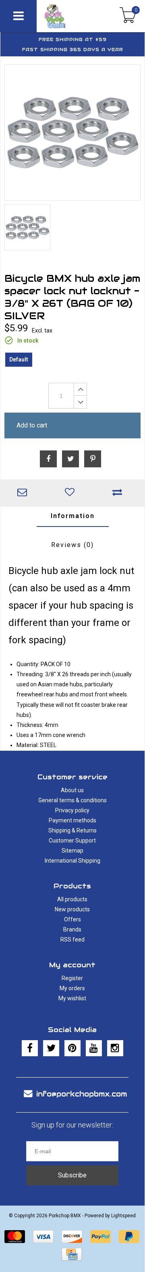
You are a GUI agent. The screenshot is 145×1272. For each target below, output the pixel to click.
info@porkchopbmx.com (81, 1094)
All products (72, 899)
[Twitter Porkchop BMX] (51, 1048)
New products (72, 909)
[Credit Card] (72, 1254)
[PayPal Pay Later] (129, 1236)
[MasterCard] (14, 1236)
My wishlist (72, 998)
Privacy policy (72, 810)
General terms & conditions (72, 800)
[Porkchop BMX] (65, 16)
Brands (72, 929)
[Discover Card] (72, 1236)
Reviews (72, 545)
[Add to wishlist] (71, 493)
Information (73, 516)
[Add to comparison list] (119, 493)
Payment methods (72, 820)
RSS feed (72, 939)
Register (72, 978)
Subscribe (72, 1175)
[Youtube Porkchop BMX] (94, 1048)
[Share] (48, 458)
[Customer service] (24, 493)
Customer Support (72, 840)
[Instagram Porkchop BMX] (115, 1048)
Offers (72, 919)
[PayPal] (100, 1236)
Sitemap (72, 850)
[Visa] (43, 1236)
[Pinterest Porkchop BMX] (72, 1048)
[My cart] (128, 16)
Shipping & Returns (72, 830)
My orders (72, 988)
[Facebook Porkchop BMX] (30, 1048)
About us (72, 790)
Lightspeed (123, 1215)
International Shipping (72, 860)
